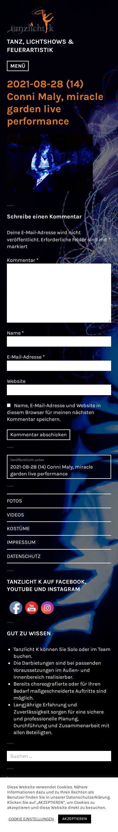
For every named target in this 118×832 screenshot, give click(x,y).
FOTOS (14, 501)
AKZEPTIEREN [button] (74, 818)
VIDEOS (15, 515)
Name (15, 333)
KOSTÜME (18, 528)
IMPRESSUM (21, 542)
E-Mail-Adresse (26, 357)
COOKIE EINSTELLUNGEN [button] (31, 819)
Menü (17, 66)
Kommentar (22, 260)
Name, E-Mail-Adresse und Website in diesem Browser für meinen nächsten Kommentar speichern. (54, 412)
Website (16, 381)
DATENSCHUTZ (24, 556)
